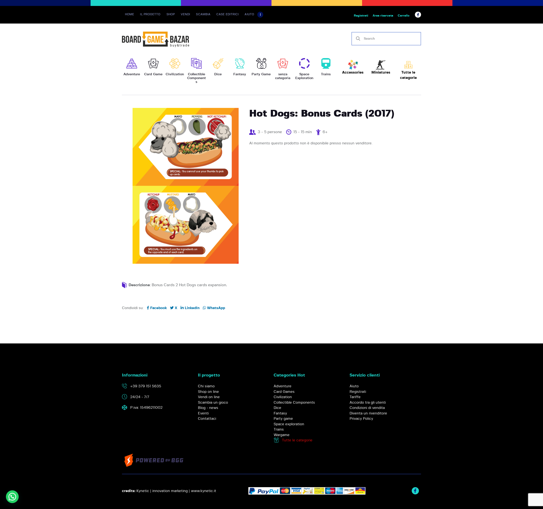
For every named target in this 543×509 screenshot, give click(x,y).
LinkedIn (192, 308)
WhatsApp (215, 308)
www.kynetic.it (203, 491)
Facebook (158, 308)
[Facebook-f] (418, 15)
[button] (12, 496)
